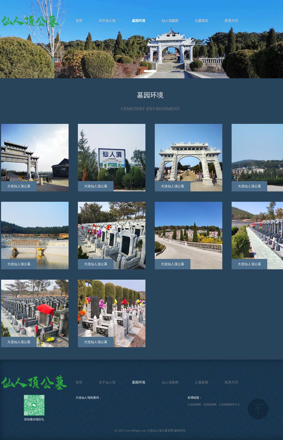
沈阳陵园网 (209, 404)
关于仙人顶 (107, 20)
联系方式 (231, 20)
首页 (79, 20)
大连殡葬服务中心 (229, 404)
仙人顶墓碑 (170, 20)
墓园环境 (138, 20)
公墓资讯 (201, 20)
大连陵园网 (194, 404)
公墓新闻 (201, 382)
